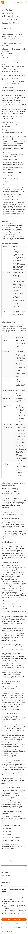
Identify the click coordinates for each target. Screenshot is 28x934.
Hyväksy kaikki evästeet (14, 919)
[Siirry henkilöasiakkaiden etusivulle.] (2, 2)
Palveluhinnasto (5, 882)
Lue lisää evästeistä (6, 931)
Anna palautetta (5, 875)
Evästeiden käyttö (5, 879)
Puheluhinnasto (5, 886)
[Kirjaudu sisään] (21, 2)
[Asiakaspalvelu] (17, 2)
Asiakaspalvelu (4, 872)
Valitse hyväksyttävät (14, 923)
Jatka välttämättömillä (14, 927)
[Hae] (14, 2)
